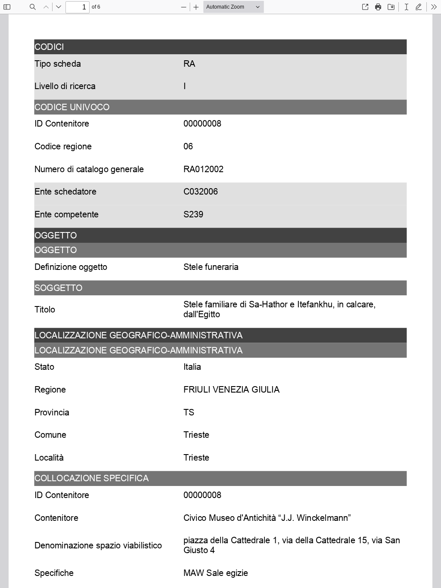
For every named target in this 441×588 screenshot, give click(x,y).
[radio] (407, 7)
